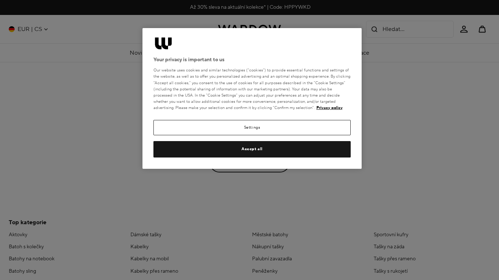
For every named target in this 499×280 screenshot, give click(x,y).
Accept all (252, 149)
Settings (252, 127)
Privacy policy (329, 107)
